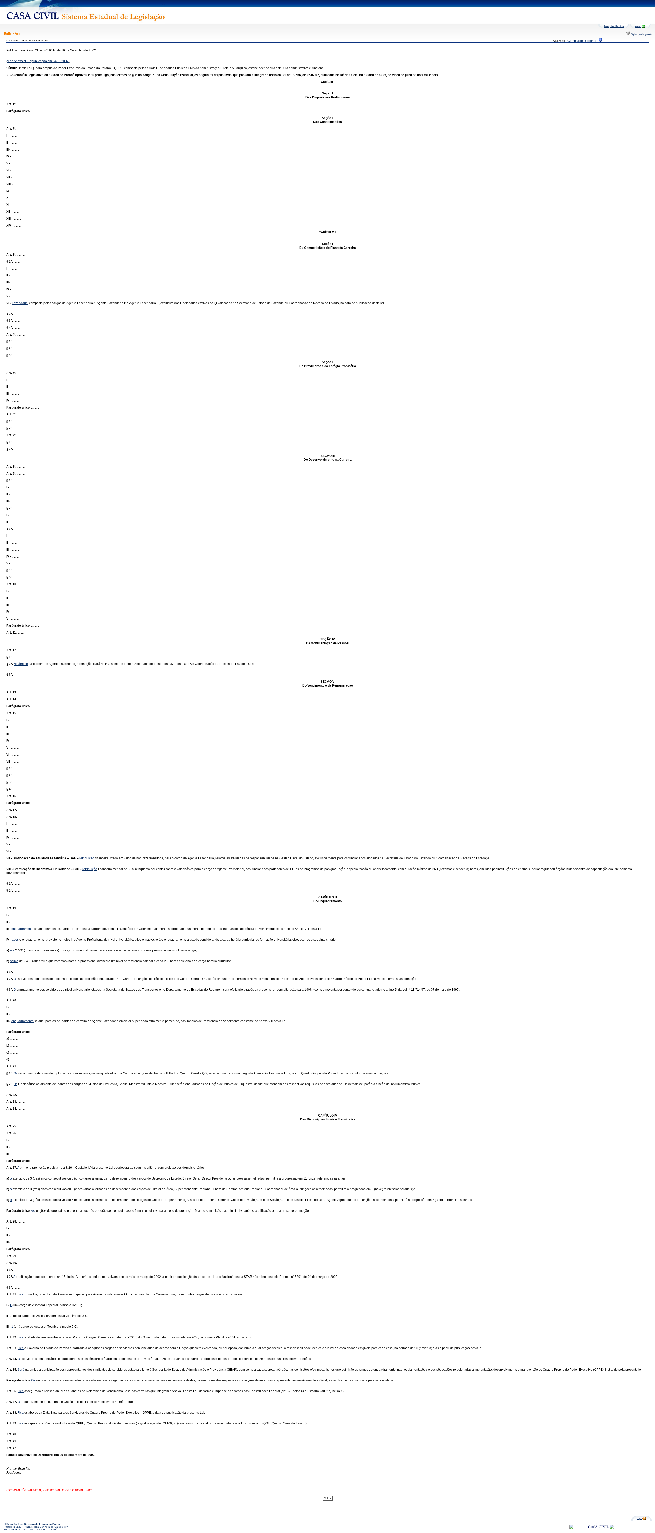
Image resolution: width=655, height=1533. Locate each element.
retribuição (86, 858)
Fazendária (20, 303)
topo (639, 1518)
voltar (638, 26)
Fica (21, 1337)
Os (15, 979)
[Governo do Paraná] (612, 1528)
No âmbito (21, 664)
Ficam (22, 1294)
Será (21, 1369)
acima (14, 961)
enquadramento (22, 929)
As (33, 1211)
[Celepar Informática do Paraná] (571, 1528)
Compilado (575, 41)
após (15, 939)
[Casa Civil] (598, 1531)
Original (590, 41)
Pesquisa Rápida (614, 26)
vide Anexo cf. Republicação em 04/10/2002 (38, 61)
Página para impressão (641, 34)
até (12, 950)
